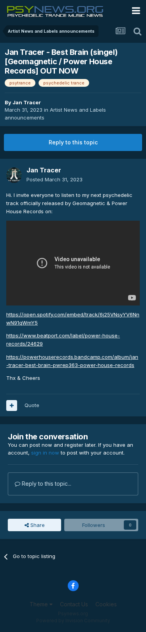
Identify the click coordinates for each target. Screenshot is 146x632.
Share (37, 525)
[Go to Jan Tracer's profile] (14, 175)
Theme (39, 604)
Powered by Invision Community (73, 620)
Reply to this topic (73, 142)
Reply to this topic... (45, 483)
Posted (54, 179)
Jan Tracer (26, 102)
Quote (32, 405)
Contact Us (74, 604)
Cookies (106, 604)
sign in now (45, 452)
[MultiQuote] (11, 405)
